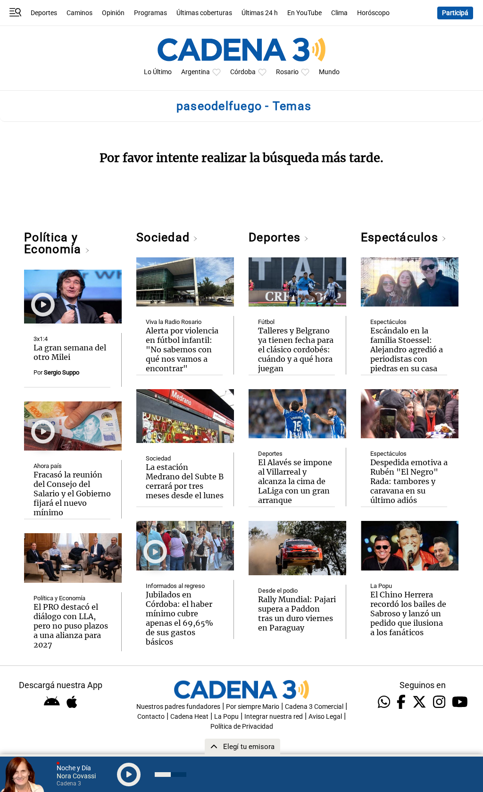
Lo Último (158, 72)
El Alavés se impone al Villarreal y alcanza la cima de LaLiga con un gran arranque (295, 481)
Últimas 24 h (260, 13)
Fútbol (266, 321)
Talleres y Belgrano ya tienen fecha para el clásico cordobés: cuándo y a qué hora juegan (295, 349)
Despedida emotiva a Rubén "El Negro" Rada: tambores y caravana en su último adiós (409, 481)
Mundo (329, 72)
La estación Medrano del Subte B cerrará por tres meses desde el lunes (185, 481)
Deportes (44, 13)
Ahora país (47, 465)
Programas (150, 13)
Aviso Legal (325, 717)
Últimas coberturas (204, 13)
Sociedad (164, 237)
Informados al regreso (175, 585)
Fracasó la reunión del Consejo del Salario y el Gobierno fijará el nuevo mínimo (72, 493)
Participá (455, 13)
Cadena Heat (189, 717)
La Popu (381, 585)
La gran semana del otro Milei (69, 352)
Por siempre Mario (252, 707)
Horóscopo (373, 13)
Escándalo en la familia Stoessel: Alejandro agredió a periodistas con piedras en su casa (406, 349)
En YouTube (304, 13)
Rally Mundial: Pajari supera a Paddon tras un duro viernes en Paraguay (297, 613)
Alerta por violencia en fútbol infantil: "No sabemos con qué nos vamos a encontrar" (182, 349)
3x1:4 (40, 338)
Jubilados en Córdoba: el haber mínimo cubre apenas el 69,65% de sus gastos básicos (179, 618)
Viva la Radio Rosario (173, 321)
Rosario (287, 72)
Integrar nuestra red (273, 717)
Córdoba (243, 72)
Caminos (79, 13)
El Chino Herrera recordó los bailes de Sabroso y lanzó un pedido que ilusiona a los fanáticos (408, 613)
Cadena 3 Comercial (314, 707)
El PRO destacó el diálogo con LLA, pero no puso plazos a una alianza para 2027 (70, 625)
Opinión (113, 13)
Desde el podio (278, 590)
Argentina (195, 72)
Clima (339, 13)
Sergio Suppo (61, 372)
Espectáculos (401, 237)
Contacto (151, 717)
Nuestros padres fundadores (178, 707)
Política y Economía (54, 243)
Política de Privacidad (241, 727)
